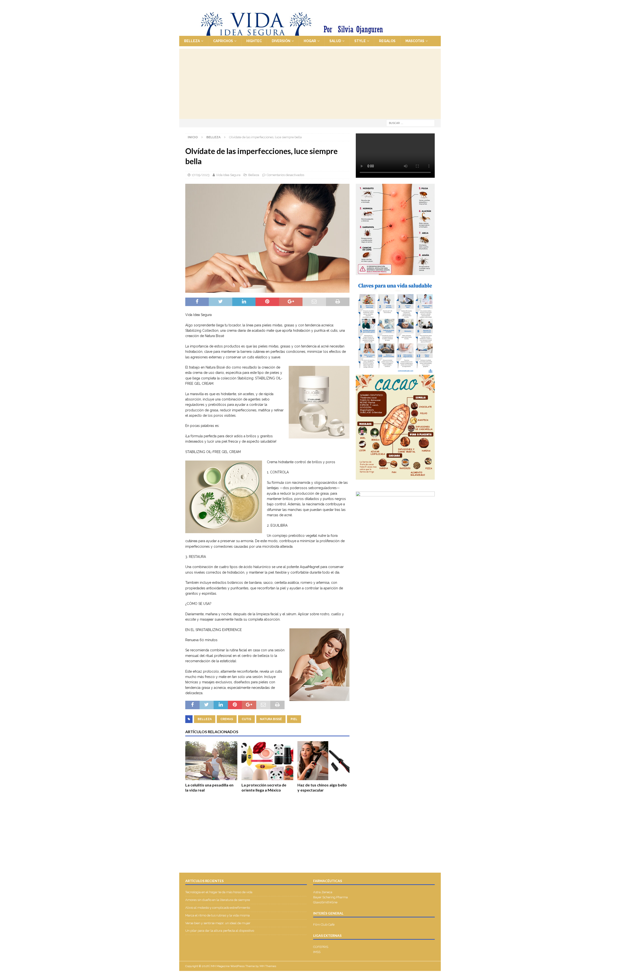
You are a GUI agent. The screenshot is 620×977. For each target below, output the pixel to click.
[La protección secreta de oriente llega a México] (267, 760)
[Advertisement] (310, 82)
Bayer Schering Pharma (330, 897)
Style (360, 41)
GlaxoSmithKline (325, 902)
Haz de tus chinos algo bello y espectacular (322, 787)
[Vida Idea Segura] (310, 33)
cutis (246, 719)
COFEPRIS (320, 947)
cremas (226, 719)
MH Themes (268, 966)
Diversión (281, 41)
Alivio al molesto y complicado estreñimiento (217, 907)
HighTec (254, 41)
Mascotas (414, 41)
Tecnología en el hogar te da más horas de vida (218, 892)
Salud (335, 41)
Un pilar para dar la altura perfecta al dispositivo (219, 930)
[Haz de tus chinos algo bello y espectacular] (323, 760)
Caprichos (223, 41)
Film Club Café (323, 924)
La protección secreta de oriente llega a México (263, 787)
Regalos (387, 41)
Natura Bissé (271, 719)
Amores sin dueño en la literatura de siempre (217, 900)
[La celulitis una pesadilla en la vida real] (211, 760)
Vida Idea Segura (228, 175)
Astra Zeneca (322, 892)
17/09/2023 (200, 175)
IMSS (316, 952)
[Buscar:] (410, 123)
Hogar (310, 41)
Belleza (192, 41)
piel (294, 719)
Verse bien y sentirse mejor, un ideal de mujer (217, 923)
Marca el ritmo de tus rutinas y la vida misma (217, 915)
